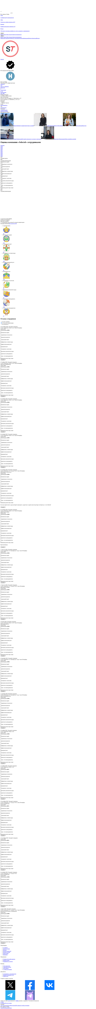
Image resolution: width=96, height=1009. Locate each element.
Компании (26, 38)
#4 (3, 252)
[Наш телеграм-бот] (30, 999)
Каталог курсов (6, 952)
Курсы (10, 1007)
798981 (17, 1000)
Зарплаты (34, 38)
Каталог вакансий (7, 951)
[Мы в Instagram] (69, 989)
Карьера (7, 1007)
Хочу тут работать (5, 86)
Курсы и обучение (15, 38)
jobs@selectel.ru (4, 105)
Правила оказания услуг (8, 975)
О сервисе (5, 947)
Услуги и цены (6, 948)
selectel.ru (3, 84)
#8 (3, 233)
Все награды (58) (13, 223)
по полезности (5, 324)
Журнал (38, 38)
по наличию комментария (7, 323)
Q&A (4, 1007)
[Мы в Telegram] (10, 999)
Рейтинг (30, 38)
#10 (4, 279)
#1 (3, 288)
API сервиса (6, 968)
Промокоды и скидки (8, 961)
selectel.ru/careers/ (4, 111)
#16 (4, 242)
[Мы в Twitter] (10, 989)
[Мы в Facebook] (30, 989)
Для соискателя (6, 965)
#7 (3, 316)
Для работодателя (7, 967)
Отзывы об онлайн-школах (9, 959)
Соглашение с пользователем (9, 973)
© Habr (2, 1002)
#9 (3, 270)
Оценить (2, 145)
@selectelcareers (4, 110)
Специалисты (8, 38)
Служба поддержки (7, 969)
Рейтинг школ (6, 960)
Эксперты (21, 38)
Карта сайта (5, 953)
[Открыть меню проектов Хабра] (1, 11)
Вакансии (3, 38)
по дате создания (5, 321)
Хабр (2, 1007)
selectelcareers (3, 107)
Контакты (5, 954)
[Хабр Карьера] (6, 13)
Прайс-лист (5, 976)
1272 (9, 1000)
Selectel (2, 59)
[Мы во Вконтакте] (49, 989)
